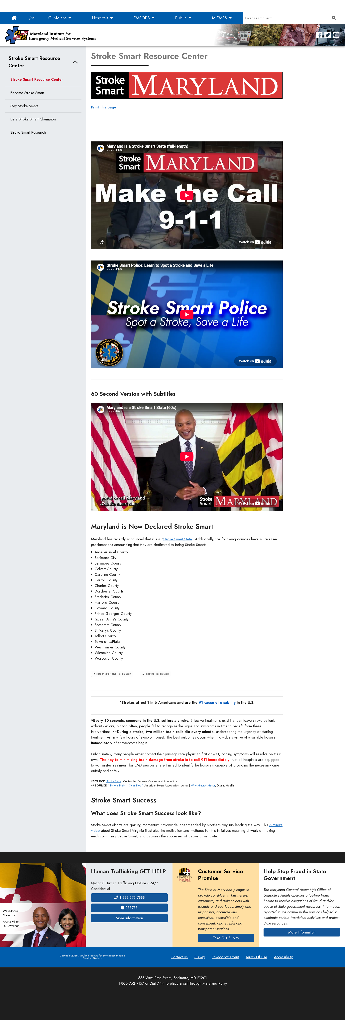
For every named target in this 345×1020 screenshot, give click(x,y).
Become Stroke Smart (27, 92)
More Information (142, 918)
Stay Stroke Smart (24, 106)
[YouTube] (336, 35)
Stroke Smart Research (28, 132)
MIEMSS (220, 18)
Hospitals (100, 18)
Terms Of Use (256, 957)
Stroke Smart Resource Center (34, 62)
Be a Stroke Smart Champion (33, 119)
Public (181, 18)
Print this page (103, 107)
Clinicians (58, 18)
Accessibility (283, 957)
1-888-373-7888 (132, 897)
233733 (131, 907)
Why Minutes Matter (203, 785)
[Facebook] (319, 35)
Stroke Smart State (177, 539)
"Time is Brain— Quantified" (125, 785)
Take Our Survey (226, 937)
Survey (199, 957)
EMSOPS (142, 18)
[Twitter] (327, 35)
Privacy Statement (225, 957)
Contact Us (179, 957)
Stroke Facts (113, 781)
